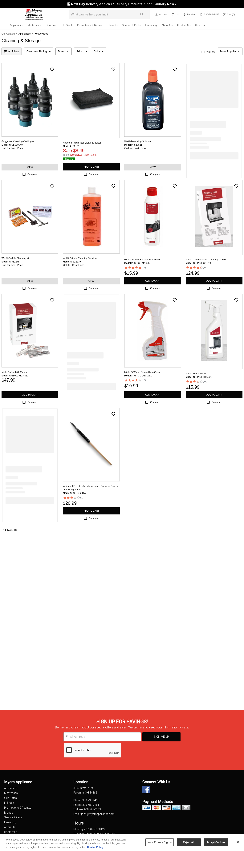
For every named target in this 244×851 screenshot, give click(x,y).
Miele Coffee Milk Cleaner (15, 372)
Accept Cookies (215, 842)
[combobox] (38, 51)
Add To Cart (91, 167)
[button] (156, 14)
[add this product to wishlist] (52, 69)
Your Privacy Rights (159, 842)
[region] (122, 842)
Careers (200, 25)
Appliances (16, 25)
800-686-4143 (92, 809)
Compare (32, 174)
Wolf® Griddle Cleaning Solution (80, 258)
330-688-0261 (90, 804)
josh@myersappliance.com (98, 813)
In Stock (68, 25)
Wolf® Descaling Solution (137, 141)
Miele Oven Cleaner (196, 373)
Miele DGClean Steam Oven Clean (142, 372)
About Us (167, 25)
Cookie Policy (95, 847)
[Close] (238, 842)
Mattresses (34, 25)
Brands (113, 25)
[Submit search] (142, 14)
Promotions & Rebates (90, 25)
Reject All (188, 842)
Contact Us (183, 25)
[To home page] (33, 14)
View (30, 167)
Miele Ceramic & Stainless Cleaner (142, 259)
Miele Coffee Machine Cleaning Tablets (206, 259)
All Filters (13, 51)
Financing (151, 25)
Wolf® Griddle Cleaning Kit (15, 258)
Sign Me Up (161, 736)
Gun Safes (52, 25)
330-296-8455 (90, 800)
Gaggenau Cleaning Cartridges (18, 141)
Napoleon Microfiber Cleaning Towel (82, 142)
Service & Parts (131, 25)
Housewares (41, 33)
